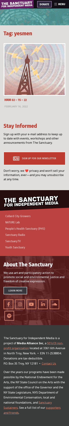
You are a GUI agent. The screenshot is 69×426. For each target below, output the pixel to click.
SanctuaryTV (13, 241)
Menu (61, 4)
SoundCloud (54, 304)
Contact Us (49, 363)
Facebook (8, 304)
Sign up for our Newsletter (39, 158)
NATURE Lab (12, 222)
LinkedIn (43, 304)
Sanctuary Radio (15, 235)
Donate (44, 4)
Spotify (9, 316)
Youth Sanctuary (15, 247)
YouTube (31, 304)
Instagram (20, 304)
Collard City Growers (18, 216)
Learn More (15, 290)
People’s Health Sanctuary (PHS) (25, 229)
